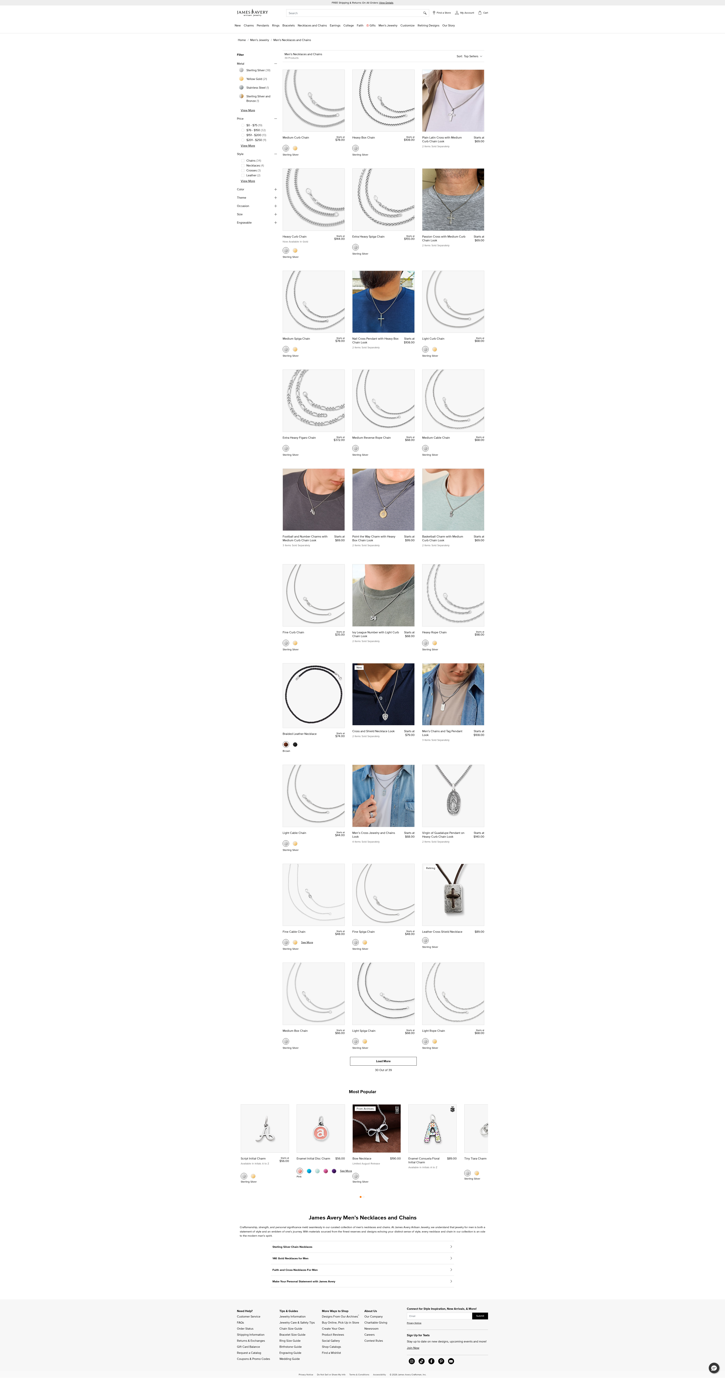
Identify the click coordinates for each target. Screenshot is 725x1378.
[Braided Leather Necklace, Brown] (286, 744)
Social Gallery (331, 1340)
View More (248, 110)
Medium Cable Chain (436, 437)
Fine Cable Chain (294, 932)
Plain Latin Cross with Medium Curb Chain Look (442, 139)
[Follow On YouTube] (451, 1361)
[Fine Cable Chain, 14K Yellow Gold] (295, 942)
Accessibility (379, 1374)
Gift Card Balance (248, 1347)
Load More (383, 1061)
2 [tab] (363, 1198)
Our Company (373, 1316)
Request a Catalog (249, 1353)
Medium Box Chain (295, 1031)
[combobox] (357, 13)
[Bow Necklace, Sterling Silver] (355, 1176)
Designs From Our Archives (340, 1316)
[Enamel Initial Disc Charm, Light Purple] (334, 1171)
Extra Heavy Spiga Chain (368, 236)
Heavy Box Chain (363, 137)
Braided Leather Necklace (300, 734)
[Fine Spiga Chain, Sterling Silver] (355, 942)
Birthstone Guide (290, 1347)
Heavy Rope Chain (434, 632)
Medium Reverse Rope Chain (371, 437)
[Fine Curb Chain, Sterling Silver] (286, 643)
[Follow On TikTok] (422, 1361)
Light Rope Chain (433, 1031)
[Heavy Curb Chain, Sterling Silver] (286, 250)
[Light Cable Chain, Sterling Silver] (286, 843)
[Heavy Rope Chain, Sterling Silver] (425, 643)
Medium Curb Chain (296, 137)
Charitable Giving (375, 1322)
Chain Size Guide (290, 1328)
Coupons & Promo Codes (253, 1359)
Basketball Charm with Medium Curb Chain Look (442, 538)
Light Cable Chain (294, 833)
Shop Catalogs (331, 1347)
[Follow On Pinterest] (441, 1361)
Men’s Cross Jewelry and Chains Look (373, 835)
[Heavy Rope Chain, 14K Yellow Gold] (434, 643)
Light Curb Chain (433, 338)
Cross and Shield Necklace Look (373, 731)
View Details (386, 3)
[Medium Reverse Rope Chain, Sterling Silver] (355, 448)
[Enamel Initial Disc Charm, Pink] (300, 1171)
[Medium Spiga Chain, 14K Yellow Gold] (295, 349)
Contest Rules (373, 1340)
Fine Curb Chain (293, 632)
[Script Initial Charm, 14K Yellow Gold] (253, 1176)
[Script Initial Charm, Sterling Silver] (244, 1176)
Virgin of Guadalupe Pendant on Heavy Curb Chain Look (443, 835)
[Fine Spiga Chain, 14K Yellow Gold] (364, 942)
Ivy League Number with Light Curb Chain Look (375, 634)
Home (242, 40)
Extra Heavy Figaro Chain (299, 437)
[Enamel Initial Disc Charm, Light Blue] (317, 1171)
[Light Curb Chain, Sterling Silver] (425, 349)
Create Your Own (333, 1328)
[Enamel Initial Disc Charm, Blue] (309, 1171)
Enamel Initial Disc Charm (313, 1158)
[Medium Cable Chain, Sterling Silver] (425, 448)
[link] (348, 25)
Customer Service (248, 1316)
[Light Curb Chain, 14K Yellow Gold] (434, 349)
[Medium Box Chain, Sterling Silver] (286, 1041)
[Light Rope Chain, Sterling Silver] (425, 1041)
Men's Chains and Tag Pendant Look (442, 733)
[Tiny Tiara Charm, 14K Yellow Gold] (476, 1173)
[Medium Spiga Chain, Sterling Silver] (286, 349)
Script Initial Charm (253, 1158)
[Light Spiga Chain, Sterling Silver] (355, 1041)
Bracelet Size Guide (292, 1334)
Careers (369, 1334)
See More (307, 942)
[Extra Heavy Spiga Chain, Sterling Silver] (355, 247)
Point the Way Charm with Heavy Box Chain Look (373, 538)
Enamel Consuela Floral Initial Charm (424, 1160)
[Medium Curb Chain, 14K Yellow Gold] (295, 148)
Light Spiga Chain (364, 1031)
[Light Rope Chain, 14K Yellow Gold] (434, 1041)
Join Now (413, 1348)
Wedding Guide (289, 1359)
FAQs (240, 1322)
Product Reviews (333, 1334)
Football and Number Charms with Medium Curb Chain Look (305, 538)
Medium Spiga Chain (296, 338)
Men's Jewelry (259, 40)
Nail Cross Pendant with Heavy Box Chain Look (375, 340)
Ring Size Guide (290, 1340)
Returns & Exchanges (251, 1340)
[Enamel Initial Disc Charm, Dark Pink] (325, 1171)
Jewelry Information (292, 1316)
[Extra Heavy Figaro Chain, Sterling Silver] (286, 448)
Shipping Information (251, 1334)
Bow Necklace (361, 1158)
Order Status (245, 1328)
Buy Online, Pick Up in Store (340, 1322)
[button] (464, 12)
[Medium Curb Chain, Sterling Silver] (286, 148)
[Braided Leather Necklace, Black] (295, 744)
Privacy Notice (414, 1323)
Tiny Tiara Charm (475, 1158)
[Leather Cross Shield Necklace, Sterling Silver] (425, 940)
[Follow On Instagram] (412, 1361)
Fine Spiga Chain (363, 932)
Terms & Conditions (359, 1374)
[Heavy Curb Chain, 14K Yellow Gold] (295, 250)
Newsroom (371, 1328)
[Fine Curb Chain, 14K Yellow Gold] (295, 643)
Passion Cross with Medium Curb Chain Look (443, 238)
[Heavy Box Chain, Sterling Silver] (355, 148)
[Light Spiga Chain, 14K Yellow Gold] (364, 1041)
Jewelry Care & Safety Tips (297, 1322)
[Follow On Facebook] (431, 1361)
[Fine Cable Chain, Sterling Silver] (286, 942)
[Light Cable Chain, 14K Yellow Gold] (295, 843)
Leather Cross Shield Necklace (442, 932)
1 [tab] (361, 1198)
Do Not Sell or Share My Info (331, 1374)
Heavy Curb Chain (295, 236)
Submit (480, 1316)
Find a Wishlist (331, 1353)
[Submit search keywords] (426, 13)
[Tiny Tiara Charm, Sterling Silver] (467, 1173)
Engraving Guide (290, 1353)
